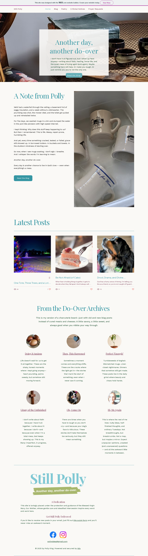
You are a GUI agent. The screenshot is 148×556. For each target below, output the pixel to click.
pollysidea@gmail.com (57, 541)
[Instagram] (63, 534)
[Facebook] (53, 534)
